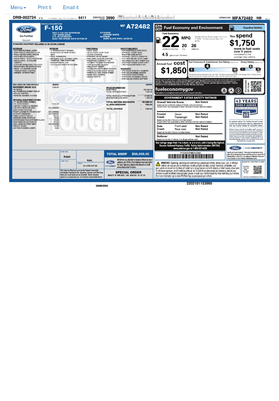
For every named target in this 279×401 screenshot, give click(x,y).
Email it (71, 7)
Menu (17, 7)
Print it (44, 7)
